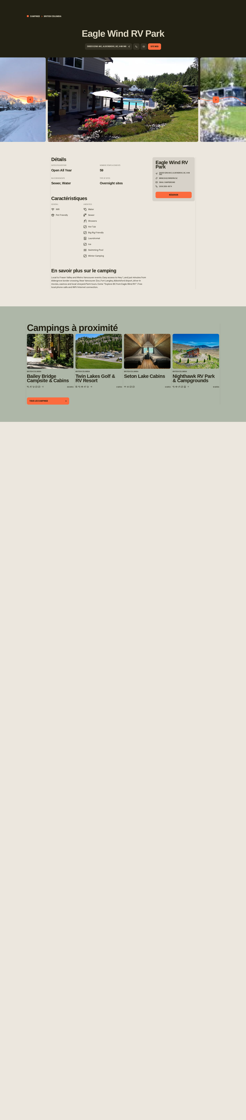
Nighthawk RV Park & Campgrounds (194, 378)
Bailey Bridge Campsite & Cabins (48, 378)
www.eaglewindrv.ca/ (168, 178)
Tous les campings (38, 401)
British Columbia (52, 16)
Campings (35, 16)
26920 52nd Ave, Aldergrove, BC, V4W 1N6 (106, 46)
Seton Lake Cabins (144, 376)
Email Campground (167, 182)
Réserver (173, 195)
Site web (154, 46)
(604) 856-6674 (165, 186)
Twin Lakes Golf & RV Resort (95, 378)
